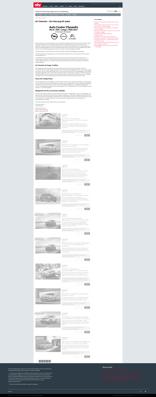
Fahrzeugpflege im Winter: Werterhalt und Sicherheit (106, 45)
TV (66, 6)
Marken (45, 14)
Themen (10, 391)
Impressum (135, 395)
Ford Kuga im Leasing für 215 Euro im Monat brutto (115, 369)
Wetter (62, 6)
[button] (38, 5)
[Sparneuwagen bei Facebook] (140, 391)
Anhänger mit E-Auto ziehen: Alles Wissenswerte (105, 36)
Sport (51, 6)
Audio (75, 6)
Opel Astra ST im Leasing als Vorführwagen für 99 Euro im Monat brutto (120, 376)
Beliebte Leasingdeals (54, 14)
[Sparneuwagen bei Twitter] (145, 391)
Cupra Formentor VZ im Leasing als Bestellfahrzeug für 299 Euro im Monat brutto (123, 372)
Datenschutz (140, 395)
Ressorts (45, 6)
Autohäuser (68, 14)
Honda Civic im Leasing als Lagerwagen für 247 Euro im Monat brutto (120, 380)
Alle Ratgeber (99, 46)
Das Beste (81, 6)
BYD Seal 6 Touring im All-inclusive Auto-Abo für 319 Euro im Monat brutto (121, 374)
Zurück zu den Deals (41, 17)
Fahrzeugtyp (39, 14)
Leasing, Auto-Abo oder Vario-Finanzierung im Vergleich (106, 38)
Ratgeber (75, 14)
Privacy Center (145, 395)
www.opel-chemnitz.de (43, 111)
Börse (56, 6)
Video (70, 6)
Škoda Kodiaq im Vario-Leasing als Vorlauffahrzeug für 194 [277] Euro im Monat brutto (124, 378)
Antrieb (62, 14)
